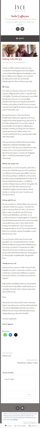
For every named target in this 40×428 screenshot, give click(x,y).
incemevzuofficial (19, 62)
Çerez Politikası (14, 419)
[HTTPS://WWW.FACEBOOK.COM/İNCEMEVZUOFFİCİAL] (22, 408)
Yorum (29, 394)
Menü (21, 38)
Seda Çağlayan (20, 16)
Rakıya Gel (7, 354)
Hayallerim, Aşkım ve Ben (27, 361)
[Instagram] (18, 29)
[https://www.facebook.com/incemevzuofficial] (22, 29)
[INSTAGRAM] (18, 408)
